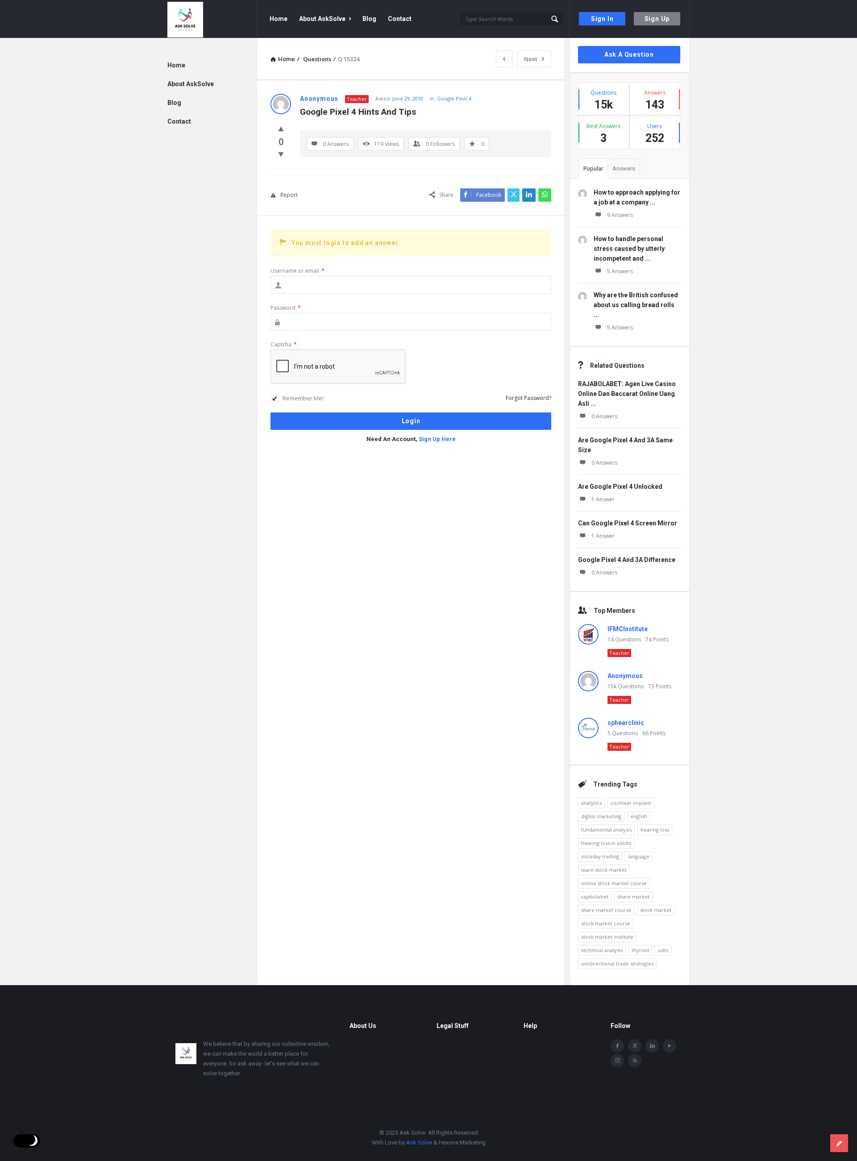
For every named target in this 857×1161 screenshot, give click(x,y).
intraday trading (600, 856)
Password (285, 308)
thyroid (640, 950)
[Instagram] (617, 1060)
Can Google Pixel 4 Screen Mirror (627, 523)
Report (289, 195)
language (638, 856)
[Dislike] (281, 154)
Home (278, 18)
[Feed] (634, 1060)
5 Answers (620, 271)
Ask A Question (629, 54)
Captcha (283, 344)
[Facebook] (617, 1046)
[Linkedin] (652, 1046)
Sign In (602, 18)
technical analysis (602, 950)
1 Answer (603, 499)
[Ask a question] (839, 1143)
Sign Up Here (437, 439)
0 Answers (604, 416)
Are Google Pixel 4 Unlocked (620, 486)
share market (633, 896)
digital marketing (601, 816)
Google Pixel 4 (454, 98)
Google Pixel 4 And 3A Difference (626, 559)
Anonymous (625, 675)
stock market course (605, 923)
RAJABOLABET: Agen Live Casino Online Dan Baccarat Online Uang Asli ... (627, 393)
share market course (606, 910)
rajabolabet (594, 896)
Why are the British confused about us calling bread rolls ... (636, 304)
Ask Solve (419, 1142)
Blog (369, 18)
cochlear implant (631, 802)
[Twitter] (634, 1046)
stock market (655, 910)
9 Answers (620, 215)
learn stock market (603, 869)
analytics (591, 802)
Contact (400, 18)
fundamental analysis (606, 829)
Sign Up (657, 18)
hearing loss (655, 829)
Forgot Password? (528, 398)
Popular (593, 168)
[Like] (281, 129)
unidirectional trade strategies (617, 963)
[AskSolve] (212, 19)
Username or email (297, 271)
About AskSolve (322, 18)
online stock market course (614, 883)
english (638, 816)
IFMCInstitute (627, 629)
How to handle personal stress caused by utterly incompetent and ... (629, 248)
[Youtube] (669, 1046)
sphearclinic (625, 722)
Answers (623, 168)
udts (663, 950)
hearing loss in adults (606, 843)
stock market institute (607, 936)
